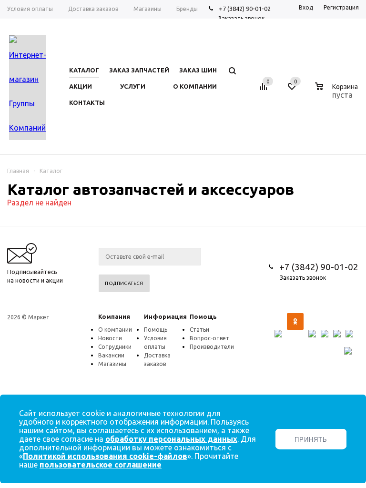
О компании (115, 329)
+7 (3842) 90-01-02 (245, 8)
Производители (212, 347)
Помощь (203, 316)
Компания (114, 316)
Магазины (112, 364)
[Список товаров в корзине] (337, 93)
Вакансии (111, 355)
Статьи (199, 329)
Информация (165, 316)
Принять (311, 439)
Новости (110, 338)
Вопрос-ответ (209, 338)
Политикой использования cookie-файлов (105, 456)
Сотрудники (115, 347)
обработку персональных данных (171, 439)
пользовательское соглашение (101, 464)
